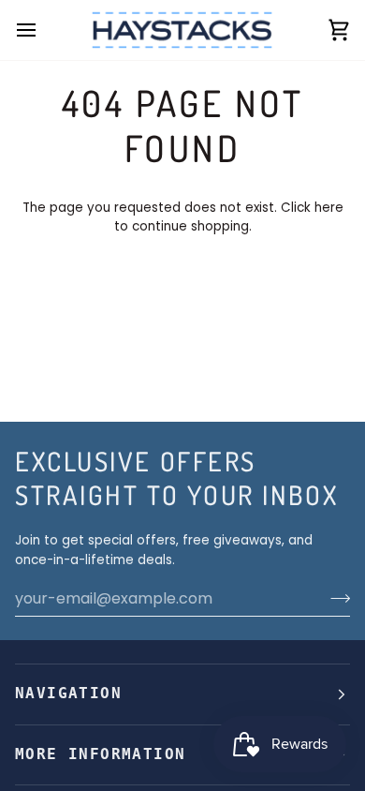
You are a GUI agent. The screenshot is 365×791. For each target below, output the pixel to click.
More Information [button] (100, 754)
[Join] (334, 598)
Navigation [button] (68, 693)
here (328, 207)
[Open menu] (43, 30)
